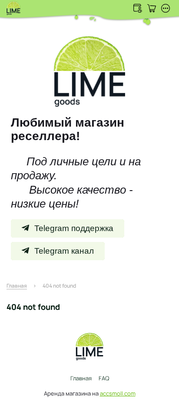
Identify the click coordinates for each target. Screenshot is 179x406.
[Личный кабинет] (138, 8)
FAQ (104, 378)
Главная (81, 378)
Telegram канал (64, 250)
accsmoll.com (118, 393)
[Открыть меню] (165, 8)
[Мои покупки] (152, 8)
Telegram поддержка (73, 228)
